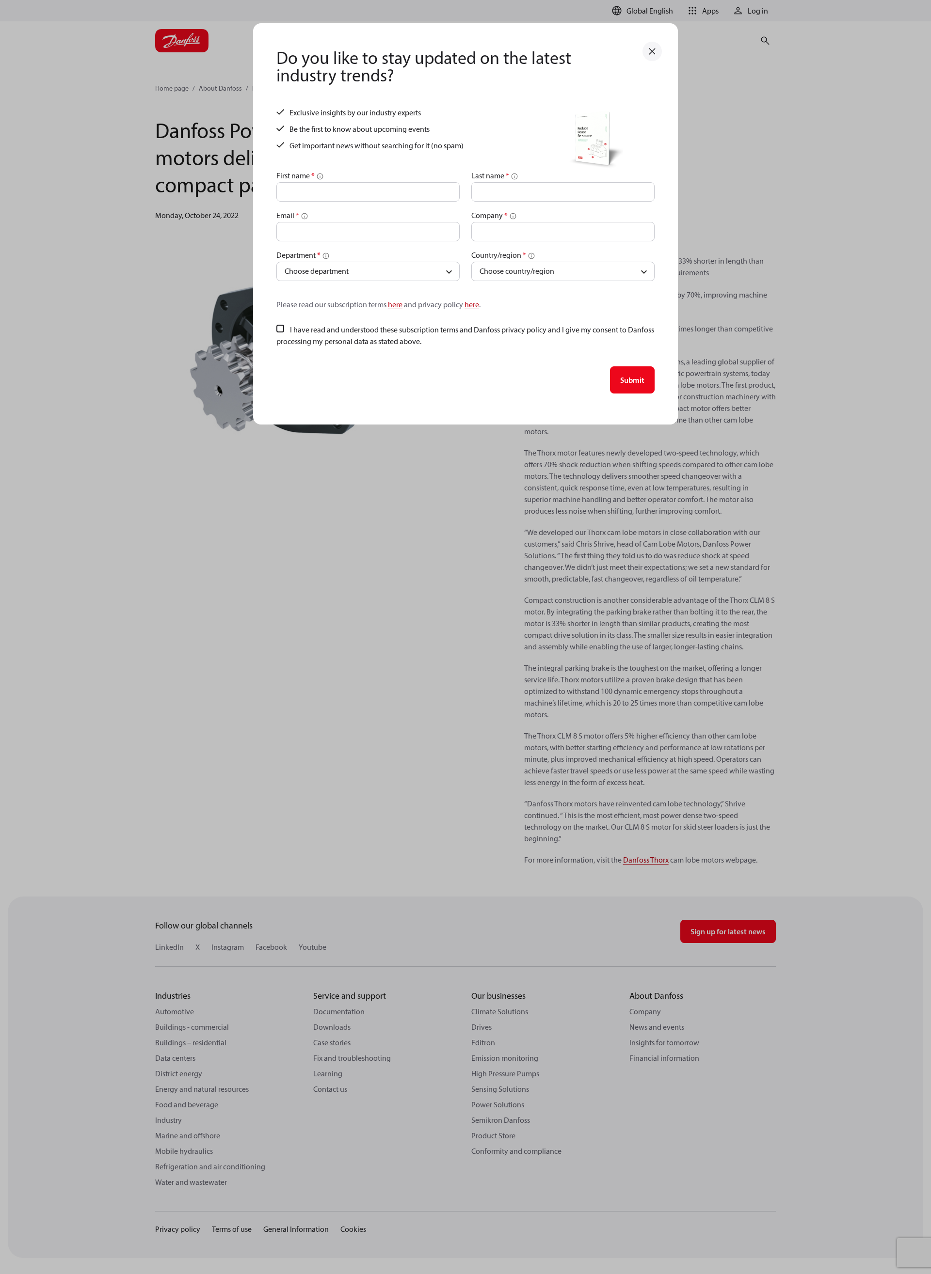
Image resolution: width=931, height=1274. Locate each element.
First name (295, 175)
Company (489, 215)
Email (287, 215)
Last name (490, 175)
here (395, 304)
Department (298, 255)
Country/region (498, 255)
